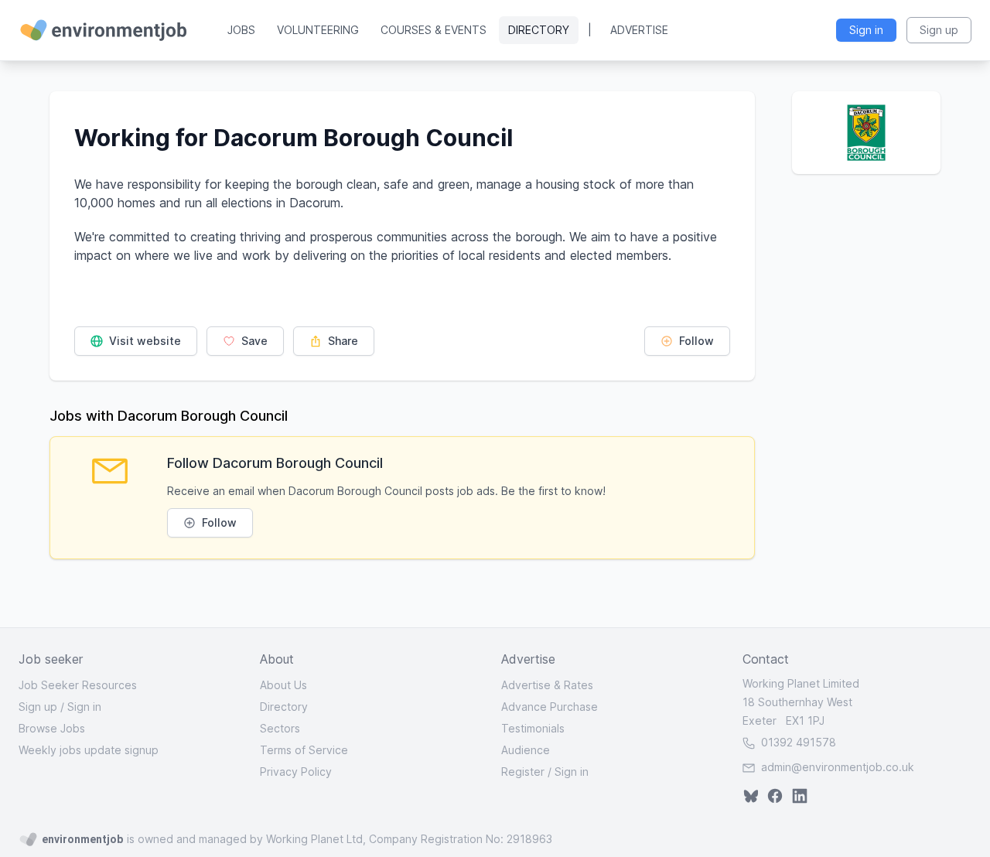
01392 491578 (797, 742)
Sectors (280, 728)
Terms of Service (304, 749)
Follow (695, 340)
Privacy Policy (296, 771)
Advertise (639, 29)
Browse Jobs (52, 728)
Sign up (38, 706)
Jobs (241, 29)
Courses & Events (433, 29)
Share (341, 340)
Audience (525, 749)
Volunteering (318, 29)
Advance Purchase (549, 706)
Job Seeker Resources (78, 684)
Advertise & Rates (547, 684)
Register (522, 771)
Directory (538, 29)
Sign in (84, 706)
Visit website (143, 340)
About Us (283, 684)
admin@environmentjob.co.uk (837, 766)
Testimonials (533, 728)
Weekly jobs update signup (89, 749)
